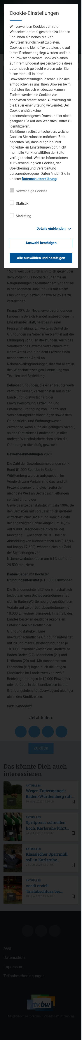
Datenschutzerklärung (39, 179)
